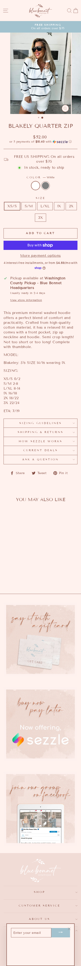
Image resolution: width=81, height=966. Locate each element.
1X (59, 206)
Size (40, 198)
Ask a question (40, 459)
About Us (39, 919)
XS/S (12, 206)
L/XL (44, 206)
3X (40, 217)
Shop (39, 892)
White (35, 185)
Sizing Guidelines (40, 423)
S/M (29, 206)
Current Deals (40, 450)
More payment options (40, 255)
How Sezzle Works (41, 441)
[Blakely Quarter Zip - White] (15, 568)
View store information (26, 300)
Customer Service (39, 905)
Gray (45, 185)
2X (71, 206)
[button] (40, 142)
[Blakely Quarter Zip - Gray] (20, 568)
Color (40, 177)
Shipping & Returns (41, 432)
